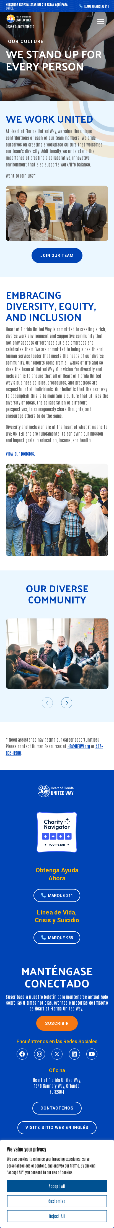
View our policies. (20, 453)
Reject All (57, 1216)
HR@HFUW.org (79, 746)
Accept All (57, 1186)
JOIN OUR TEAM (57, 255)
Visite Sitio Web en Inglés (57, 1127)
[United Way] (19, 18)
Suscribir (57, 1023)
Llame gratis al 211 (96, 6)
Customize (57, 1201)
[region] (57, 1184)
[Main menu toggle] (100, 21)
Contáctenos (57, 1108)
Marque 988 (60, 937)
